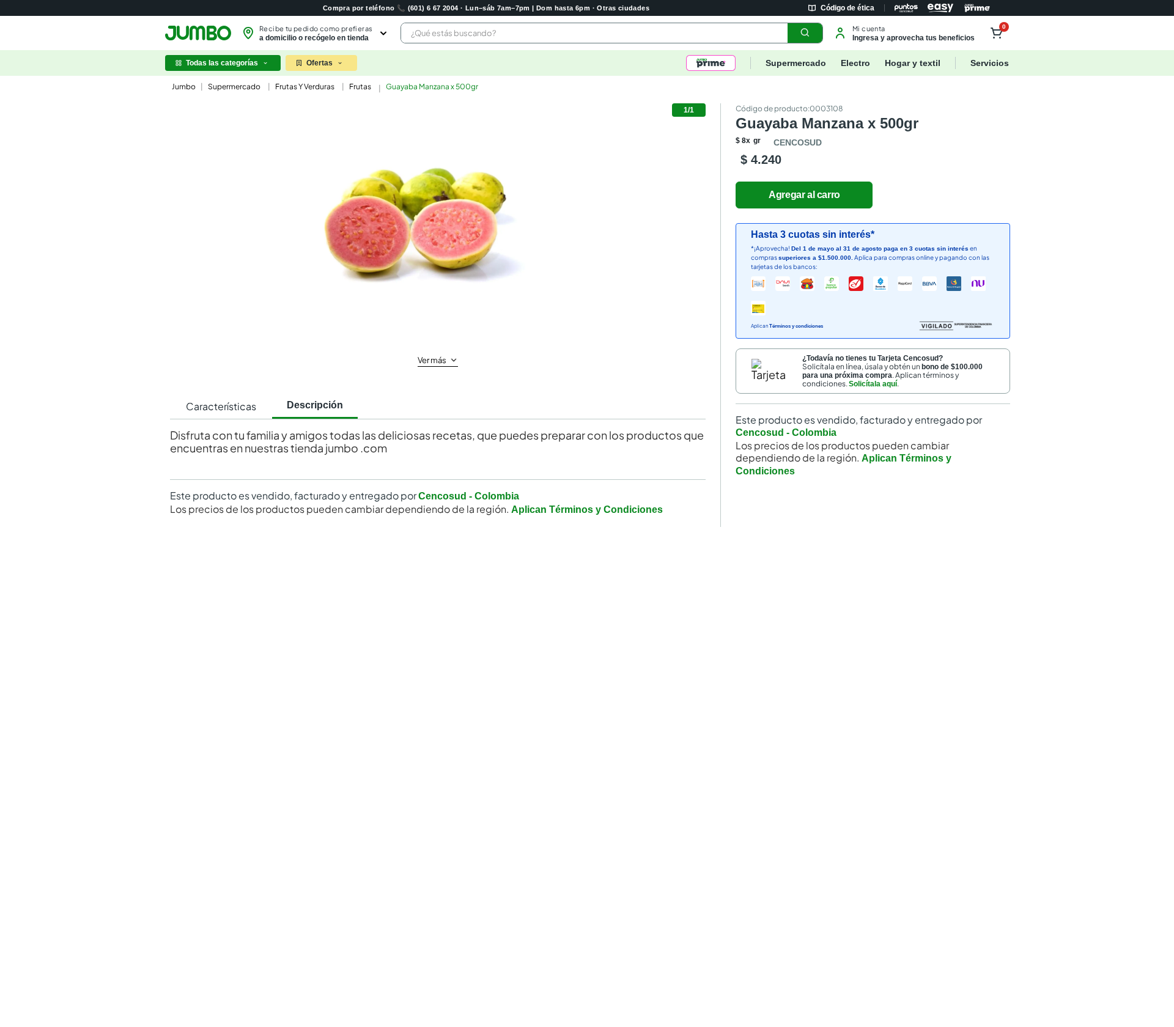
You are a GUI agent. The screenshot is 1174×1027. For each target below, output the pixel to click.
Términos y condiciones (796, 326)
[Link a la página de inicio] (182, 86)
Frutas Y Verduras (304, 86)
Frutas (360, 86)
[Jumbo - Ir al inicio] (198, 33)
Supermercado (234, 86)
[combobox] (612, 33)
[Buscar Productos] (805, 33)
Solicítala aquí (873, 384)
